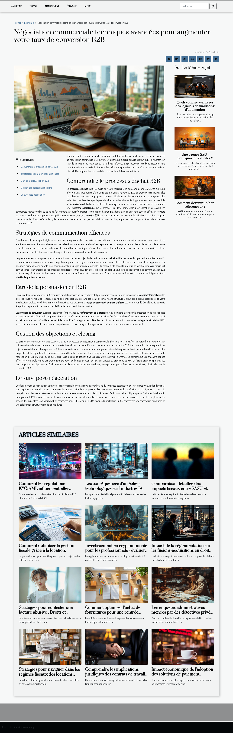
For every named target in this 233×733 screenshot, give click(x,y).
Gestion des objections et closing (36, 187)
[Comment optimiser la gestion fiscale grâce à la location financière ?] (50, 522)
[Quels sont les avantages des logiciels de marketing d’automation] (195, 86)
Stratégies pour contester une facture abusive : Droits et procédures (46, 612)
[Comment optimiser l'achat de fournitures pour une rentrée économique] (116, 584)
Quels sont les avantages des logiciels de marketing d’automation (194, 106)
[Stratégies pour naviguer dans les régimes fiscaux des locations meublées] (50, 646)
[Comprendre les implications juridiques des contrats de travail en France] (116, 646)
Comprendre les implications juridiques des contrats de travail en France (115, 674)
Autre (87, 6)
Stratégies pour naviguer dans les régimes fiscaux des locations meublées (49, 674)
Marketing (16, 6)
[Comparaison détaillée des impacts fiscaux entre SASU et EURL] (183, 460)
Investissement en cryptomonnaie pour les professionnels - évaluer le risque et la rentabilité (116, 550)
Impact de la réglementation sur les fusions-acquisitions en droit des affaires (181, 550)
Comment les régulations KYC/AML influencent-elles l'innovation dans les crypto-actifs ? (49, 491)
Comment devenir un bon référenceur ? (195, 205)
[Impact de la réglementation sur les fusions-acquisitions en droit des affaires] (183, 522)
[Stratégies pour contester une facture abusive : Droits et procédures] (50, 584)
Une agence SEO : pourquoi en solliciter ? (195, 156)
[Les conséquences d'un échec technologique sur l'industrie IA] (116, 460)
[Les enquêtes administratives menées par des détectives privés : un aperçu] (183, 584)
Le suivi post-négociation (33, 194)
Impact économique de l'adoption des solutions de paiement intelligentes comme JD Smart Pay (182, 677)
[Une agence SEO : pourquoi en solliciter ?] (195, 138)
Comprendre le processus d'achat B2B (39, 166)
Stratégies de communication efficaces (40, 173)
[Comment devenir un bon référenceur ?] (195, 187)
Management (52, 6)
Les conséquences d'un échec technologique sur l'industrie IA (113, 486)
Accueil (17, 22)
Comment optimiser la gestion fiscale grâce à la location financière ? (46, 550)
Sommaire (27, 159)
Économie (72, 6)
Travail (34, 6)
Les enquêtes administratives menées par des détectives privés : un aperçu (183, 612)
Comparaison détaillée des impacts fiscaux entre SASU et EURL (179, 488)
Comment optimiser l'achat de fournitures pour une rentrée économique (112, 612)
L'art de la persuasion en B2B (35, 180)
